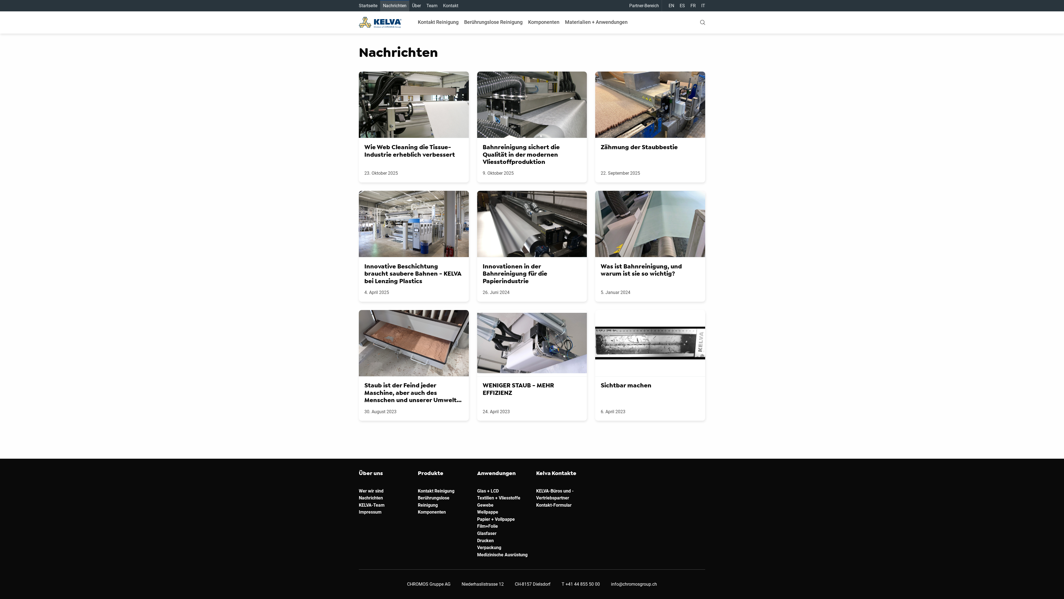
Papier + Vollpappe (496, 519)
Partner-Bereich (644, 5)
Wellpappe (487, 512)
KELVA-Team (372, 505)
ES (682, 5)
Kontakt (450, 5)
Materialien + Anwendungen (596, 22)
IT (703, 5)
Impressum (370, 512)
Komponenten (543, 22)
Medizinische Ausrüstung (502, 554)
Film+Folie (487, 526)
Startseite (368, 5)
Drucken (485, 540)
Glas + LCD (488, 491)
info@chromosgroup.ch (634, 584)
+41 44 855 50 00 (583, 584)
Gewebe (485, 505)
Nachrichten (394, 5)
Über (416, 5)
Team (432, 5)
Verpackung (489, 547)
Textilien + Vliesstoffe (498, 498)
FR (693, 5)
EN (671, 5)
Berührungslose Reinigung (493, 22)
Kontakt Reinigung (438, 22)
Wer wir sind (371, 491)
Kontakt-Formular (554, 505)
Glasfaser (487, 533)
